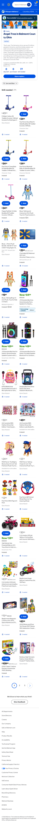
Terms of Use (6, 756)
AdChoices (5, 780)
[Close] (35, 18)
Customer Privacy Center (10, 772)
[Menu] (3, 4)
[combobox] (22, 4)
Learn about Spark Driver (10, 789)
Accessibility (6, 740)
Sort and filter (10, 83)
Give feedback (19, 702)
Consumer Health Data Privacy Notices (14, 785)
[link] (27, 309)
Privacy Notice (6, 760)
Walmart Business (7, 801)
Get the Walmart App (8, 748)
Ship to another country (24, 18)
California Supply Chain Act (11, 764)
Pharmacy (5, 797)
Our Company (6, 723)
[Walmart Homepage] (8, 4)
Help (3, 732)
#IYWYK (4, 805)
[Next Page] (29, 685)
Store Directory (7, 715)
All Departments (7, 711)
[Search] (29, 4)
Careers (4, 719)
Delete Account (7, 809)
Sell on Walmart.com (8, 728)
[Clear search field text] (26, 4)
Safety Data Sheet (7, 752)
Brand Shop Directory (9, 793)
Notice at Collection (8, 776)
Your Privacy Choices (12, 768)
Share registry (19, 76)
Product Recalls (7, 736)
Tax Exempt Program (8, 744)
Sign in (32, 310)
